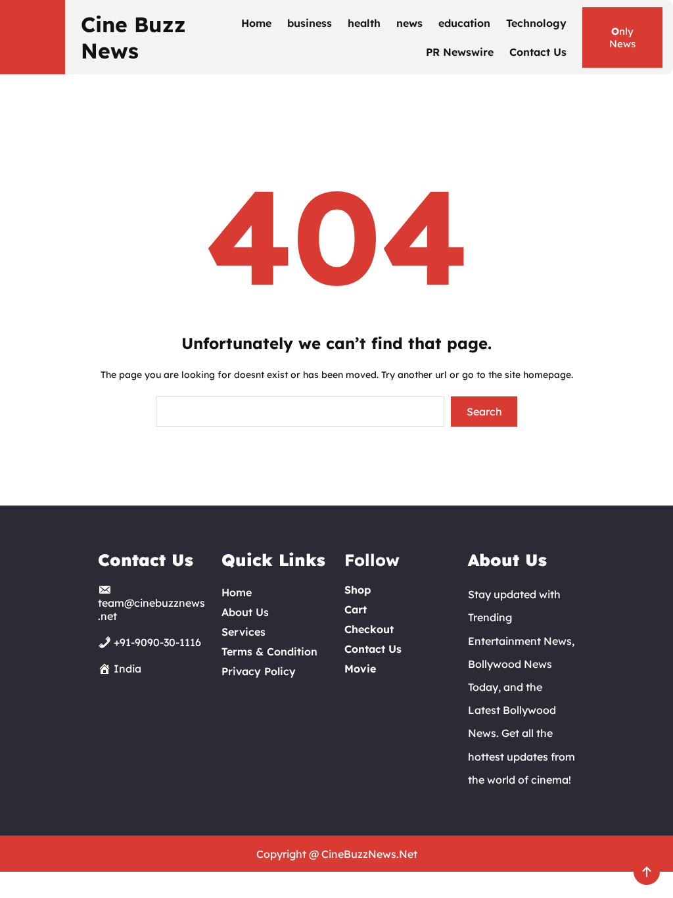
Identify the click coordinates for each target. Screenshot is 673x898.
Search (484, 411)
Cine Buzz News (133, 37)
